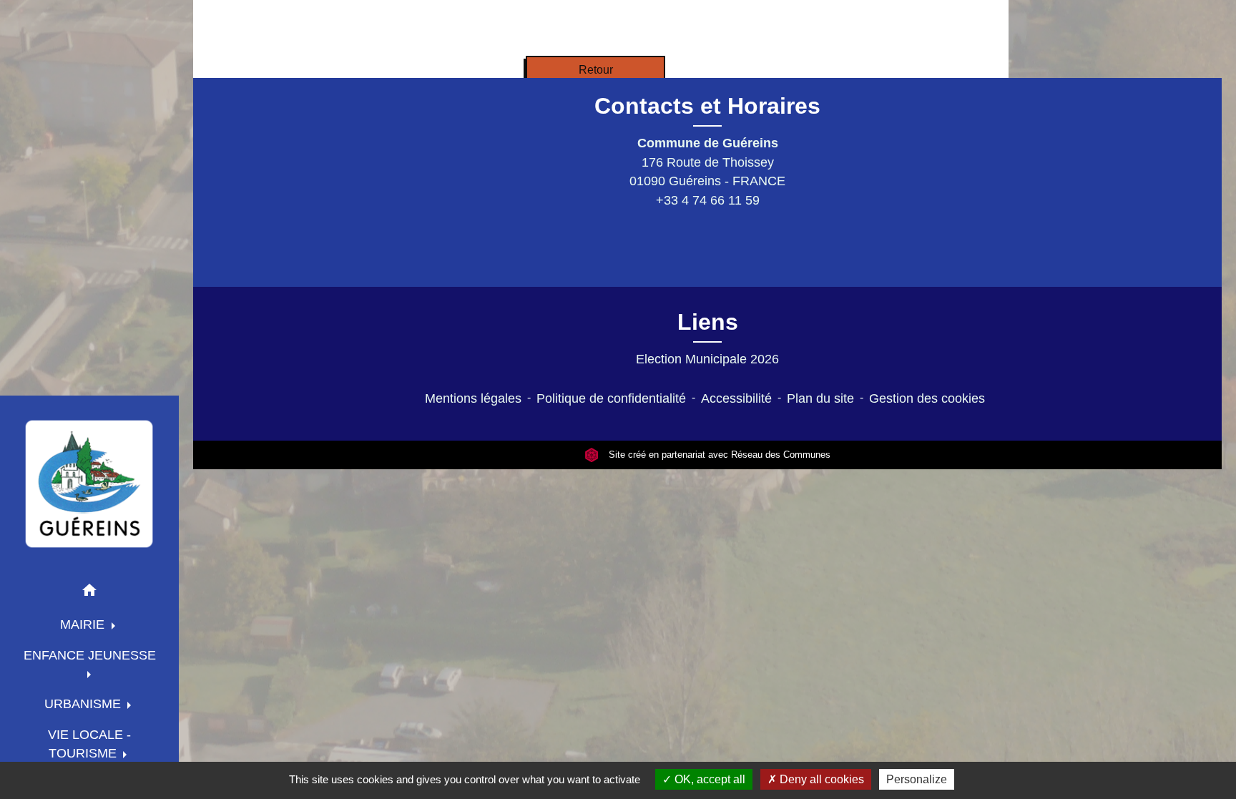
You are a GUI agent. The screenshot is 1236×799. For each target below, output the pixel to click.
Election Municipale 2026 (707, 359)
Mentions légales (473, 398)
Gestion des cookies (927, 398)
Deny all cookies (820, 779)
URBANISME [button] (84, 704)
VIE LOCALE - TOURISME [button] (89, 743)
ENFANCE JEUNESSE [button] (90, 655)
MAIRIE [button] (84, 624)
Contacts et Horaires (707, 106)
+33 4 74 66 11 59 (708, 200)
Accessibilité (736, 398)
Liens (707, 322)
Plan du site (820, 398)
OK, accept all (708, 779)
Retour (596, 70)
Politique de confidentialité (611, 398)
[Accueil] (89, 483)
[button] (89, 592)
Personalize (916, 779)
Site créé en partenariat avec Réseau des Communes (718, 454)
